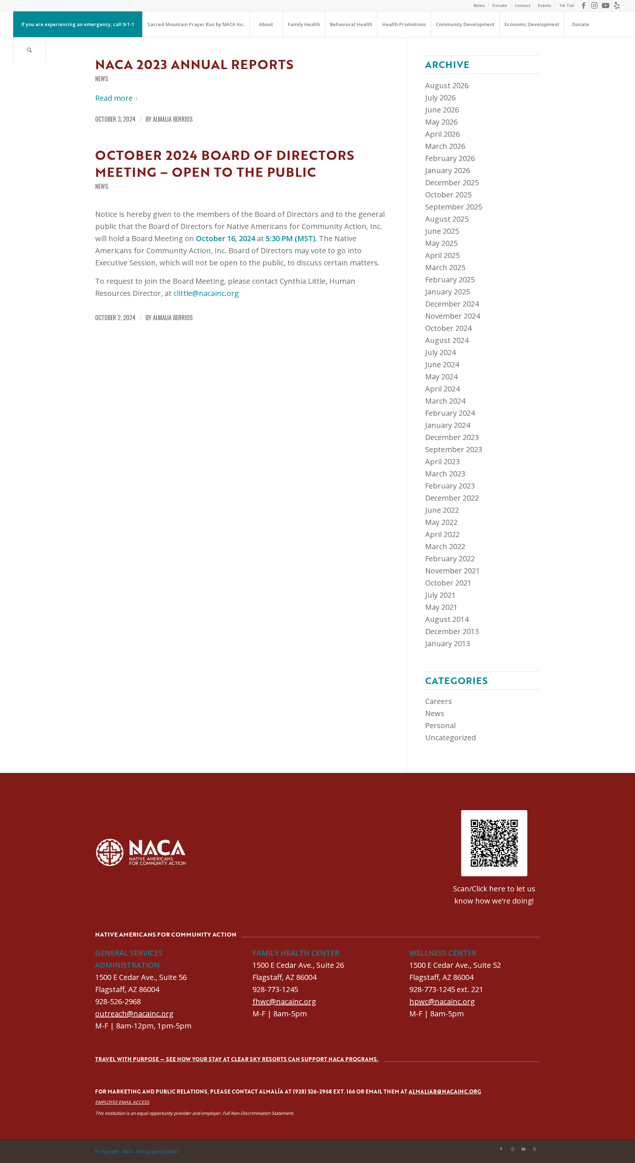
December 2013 (452, 631)
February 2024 (450, 413)
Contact (522, 5)
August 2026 (447, 85)
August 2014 (447, 619)
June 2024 (442, 364)
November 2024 (452, 316)
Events (544, 5)
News (479, 5)
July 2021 (440, 595)
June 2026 (442, 110)
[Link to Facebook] (583, 5)
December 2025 (452, 182)
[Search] (29, 50)
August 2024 (447, 340)
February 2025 (450, 280)
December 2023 (452, 437)
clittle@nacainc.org (206, 293)
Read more (114, 98)
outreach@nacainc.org (134, 1014)
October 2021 (448, 583)
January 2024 (447, 425)
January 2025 (447, 292)
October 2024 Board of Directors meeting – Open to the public (224, 163)
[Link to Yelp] (616, 5)
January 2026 (447, 170)
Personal (440, 725)
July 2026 (440, 98)
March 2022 (445, 546)
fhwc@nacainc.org (284, 1001)
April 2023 (442, 461)
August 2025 (447, 219)
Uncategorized (450, 737)
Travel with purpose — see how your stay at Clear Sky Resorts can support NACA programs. (236, 1059)
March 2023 (445, 474)
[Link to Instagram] (594, 5)
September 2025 (453, 207)
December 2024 (452, 304)
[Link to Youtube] (605, 5)
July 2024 (440, 352)
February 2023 (450, 486)
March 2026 (445, 146)
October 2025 (448, 195)
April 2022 (442, 534)
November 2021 (452, 571)
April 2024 (442, 389)
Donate (499, 5)
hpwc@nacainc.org (442, 1001)
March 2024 (445, 401)
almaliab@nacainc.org (445, 1091)
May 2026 (441, 122)
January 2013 (447, 643)
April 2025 (442, 255)
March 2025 (445, 267)
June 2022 (442, 510)
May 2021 (441, 607)
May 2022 (441, 522)
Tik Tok (566, 5)
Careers (438, 701)
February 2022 (450, 558)
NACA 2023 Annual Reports (194, 64)
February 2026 (450, 158)
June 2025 (442, 231)
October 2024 (448, 328)
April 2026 (442, 134)
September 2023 (453, 449)
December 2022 (452, 498)
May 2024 (441, 377)
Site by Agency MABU (157, 1151)
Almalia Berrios (173, 119)
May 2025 (441, 243)
